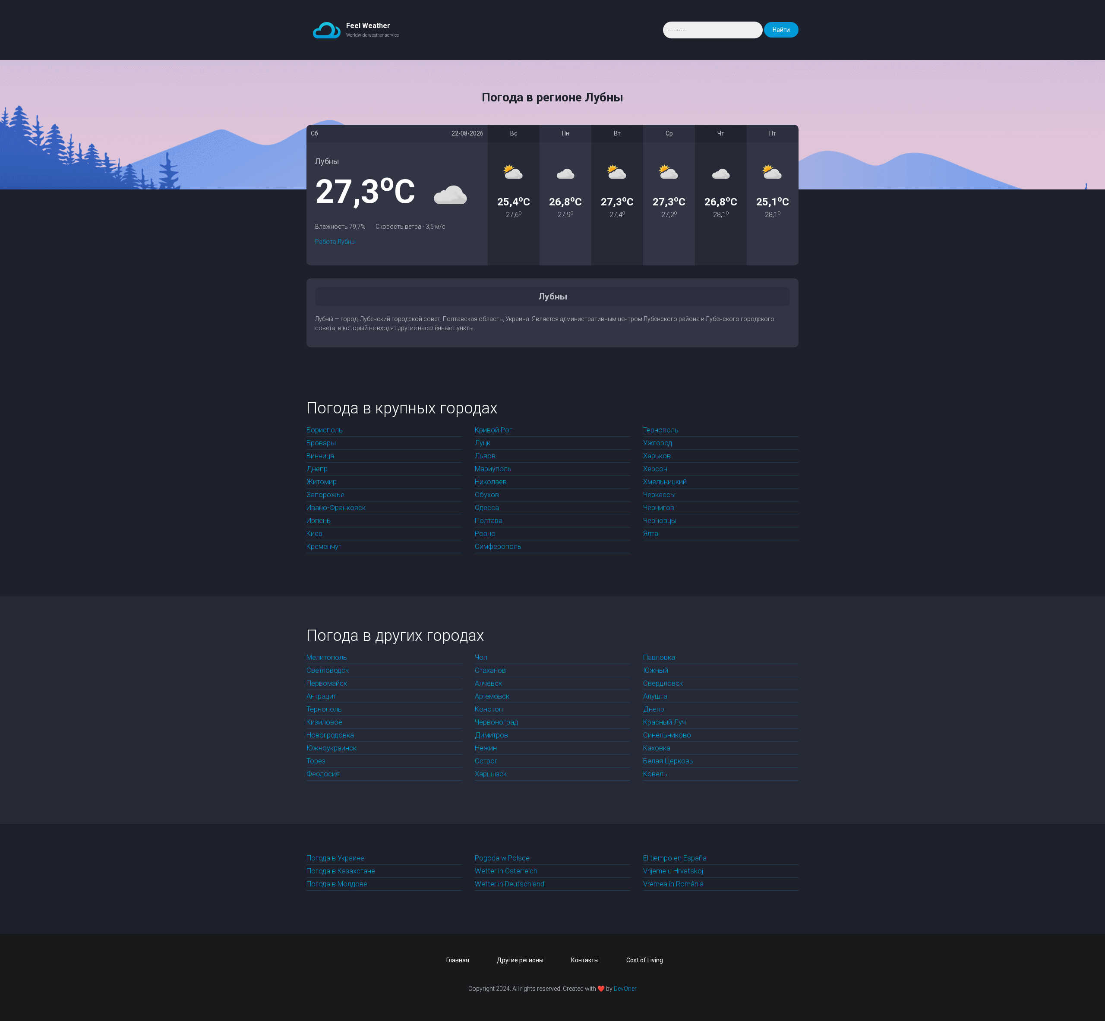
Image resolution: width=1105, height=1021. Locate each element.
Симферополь (498, 546)
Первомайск (326, 683)
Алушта (655, 696)
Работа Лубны (335, 241)
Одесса (487, 508)
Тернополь (661, 430)
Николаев (491, 482)
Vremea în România (673, 884)
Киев (314, 533)
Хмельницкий (665, 482)
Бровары (321, 443)
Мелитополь (326, 657)
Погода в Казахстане (340, 871)
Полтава (488, 521)
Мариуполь (493, 469)
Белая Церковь (668, 761)
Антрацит (321, 696)
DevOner (625, 988)
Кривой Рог (493, 430)
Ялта (650, 533)
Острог (486, 761)
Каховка (656, 748)
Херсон (655, 469)
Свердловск (663, 683)
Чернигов (658, 508)
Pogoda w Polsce (502, 858)
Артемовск (492, 696)
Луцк (482, 443)
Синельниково (667, 735)
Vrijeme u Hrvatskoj (673, 871)
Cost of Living (644, 960)
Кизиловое (324, 722)
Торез (315, 761)
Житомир (321, 482)
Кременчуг (323, 546)
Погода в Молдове (336, 884)
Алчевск (488, 683)
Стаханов (490, 670)
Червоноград (496, 722)
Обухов (487, 495)
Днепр (317, 469)
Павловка (659, 657)
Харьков (657, 456)
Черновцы (659, 521)
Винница (320, 456)
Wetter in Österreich (506, 871)
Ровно (485, 533)
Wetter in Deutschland (509, 884)
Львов (485, 456)
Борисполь (324, 430)
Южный (655, 670)
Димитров (491, 735)
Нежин (486, 748)
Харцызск (491, 774)
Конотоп (489, 709)
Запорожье (325, 495)
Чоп (481, 657)
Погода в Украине (335, 858)
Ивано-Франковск (336, 508)
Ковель (655, 774)
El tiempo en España (675, 858)
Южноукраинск (331, 748)
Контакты (585, 960)
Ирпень (318, 521)
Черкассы (659, 495)
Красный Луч (664, 722)
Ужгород (657, 443)
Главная (457, 960)
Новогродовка (330, 735)
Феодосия (323, 774)
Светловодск (327, 670)
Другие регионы (520, 960)
